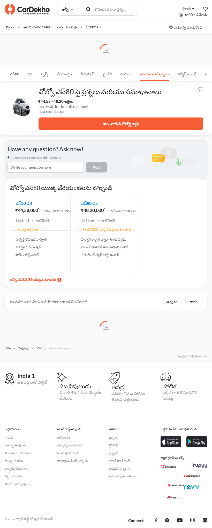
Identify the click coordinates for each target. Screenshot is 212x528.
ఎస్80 (14, 74)
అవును (171, 302)
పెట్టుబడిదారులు (14, 476)
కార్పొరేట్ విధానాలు (16, 468)
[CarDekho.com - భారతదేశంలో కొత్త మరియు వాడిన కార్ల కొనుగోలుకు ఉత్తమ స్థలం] (27, 9)
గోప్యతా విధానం (14, 461)
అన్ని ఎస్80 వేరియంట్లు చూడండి (33, 279)
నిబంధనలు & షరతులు (18, 453)
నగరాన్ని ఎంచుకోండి (188, 27)
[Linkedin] (205, 521)
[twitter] (167, 521)
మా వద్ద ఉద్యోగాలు (16, 445)
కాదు (194, 302)
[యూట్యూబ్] (180, 521)
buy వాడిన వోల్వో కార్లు (121, 123)
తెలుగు (186, 8)
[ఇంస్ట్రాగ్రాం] (192, 521)
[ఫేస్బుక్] (156, 521)
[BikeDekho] (168, 466)
